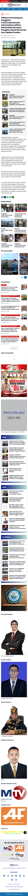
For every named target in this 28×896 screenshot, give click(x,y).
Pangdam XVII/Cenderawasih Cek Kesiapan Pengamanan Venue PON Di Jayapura (7, 245)
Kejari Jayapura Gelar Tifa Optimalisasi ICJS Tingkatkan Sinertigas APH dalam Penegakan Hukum (17, 103)
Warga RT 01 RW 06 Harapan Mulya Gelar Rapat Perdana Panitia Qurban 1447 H (17, 456)
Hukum (13, 9)
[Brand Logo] (8, 848)
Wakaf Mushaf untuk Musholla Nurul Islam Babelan (15, 470)
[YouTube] (16, 875)
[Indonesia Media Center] (14, 5)
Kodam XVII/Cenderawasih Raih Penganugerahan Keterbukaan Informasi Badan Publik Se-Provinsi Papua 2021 (17, 130)
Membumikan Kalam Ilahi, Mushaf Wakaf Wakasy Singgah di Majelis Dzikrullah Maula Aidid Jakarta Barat (17, 449)
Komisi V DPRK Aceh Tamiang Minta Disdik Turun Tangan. (9, 326)
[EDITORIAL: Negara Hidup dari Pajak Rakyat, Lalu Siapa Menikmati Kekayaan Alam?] (5, 507)
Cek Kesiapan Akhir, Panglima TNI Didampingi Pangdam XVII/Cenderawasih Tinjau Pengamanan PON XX (20, 215)
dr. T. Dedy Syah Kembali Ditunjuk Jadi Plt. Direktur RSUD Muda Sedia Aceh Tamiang (10, 319)
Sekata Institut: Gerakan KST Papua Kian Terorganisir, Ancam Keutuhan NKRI (16, 492)
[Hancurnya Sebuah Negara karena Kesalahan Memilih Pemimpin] (5, 521)
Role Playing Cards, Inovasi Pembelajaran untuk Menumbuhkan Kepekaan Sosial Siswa (17, 542)
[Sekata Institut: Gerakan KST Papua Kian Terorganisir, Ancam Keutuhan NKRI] (5, 493)
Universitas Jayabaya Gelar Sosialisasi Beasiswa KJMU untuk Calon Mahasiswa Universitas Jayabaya (17, 563)
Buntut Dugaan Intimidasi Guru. (10, 336)
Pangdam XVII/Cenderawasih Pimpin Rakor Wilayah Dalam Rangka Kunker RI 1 (17, 117)
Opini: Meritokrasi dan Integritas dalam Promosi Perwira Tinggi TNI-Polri (16, 513)
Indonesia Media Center (16, 894)
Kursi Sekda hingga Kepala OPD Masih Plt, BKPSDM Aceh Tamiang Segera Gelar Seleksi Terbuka (10, 308)
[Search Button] (26, 5)
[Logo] (14, 865)
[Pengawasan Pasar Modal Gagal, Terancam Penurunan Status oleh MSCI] (5, 528)
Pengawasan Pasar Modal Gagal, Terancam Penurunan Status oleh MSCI (17, 527)
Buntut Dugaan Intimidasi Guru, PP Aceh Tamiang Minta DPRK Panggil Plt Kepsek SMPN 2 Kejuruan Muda (10, 340)
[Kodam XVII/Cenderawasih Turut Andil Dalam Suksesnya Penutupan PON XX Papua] (5, 124)
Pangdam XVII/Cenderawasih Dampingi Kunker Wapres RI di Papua (20, 245)
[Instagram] (12, 875)
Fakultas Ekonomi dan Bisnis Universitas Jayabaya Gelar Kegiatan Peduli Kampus (17, 577)
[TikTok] (23, 875)
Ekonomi (20, 9)
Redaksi (10, 884)
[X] (5, 197)
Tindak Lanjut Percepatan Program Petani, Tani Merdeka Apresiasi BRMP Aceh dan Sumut (10, 300)
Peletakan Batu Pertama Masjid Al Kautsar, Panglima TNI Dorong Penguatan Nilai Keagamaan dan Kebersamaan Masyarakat (17, 442)
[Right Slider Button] (26, 9)
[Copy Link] (13, 197)
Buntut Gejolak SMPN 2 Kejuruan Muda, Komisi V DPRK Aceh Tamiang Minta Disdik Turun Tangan (10, 330)
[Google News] (20, 875)
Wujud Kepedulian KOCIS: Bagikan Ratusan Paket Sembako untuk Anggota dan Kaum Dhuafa (16, 477)
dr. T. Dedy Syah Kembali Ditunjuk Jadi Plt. (10, 315)
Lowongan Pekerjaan (14, 889)
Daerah (4, 285)
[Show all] (25, 437)
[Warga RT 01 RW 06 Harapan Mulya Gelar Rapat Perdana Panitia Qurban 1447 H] (5, 457)
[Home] (2, 14)
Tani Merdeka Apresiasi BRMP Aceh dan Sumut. (9, 296)
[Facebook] (2, 197)
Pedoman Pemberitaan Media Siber (14, 886)
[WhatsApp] (10, 197)
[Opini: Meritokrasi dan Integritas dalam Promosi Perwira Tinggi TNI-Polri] (5, 514)
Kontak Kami (16, 884)
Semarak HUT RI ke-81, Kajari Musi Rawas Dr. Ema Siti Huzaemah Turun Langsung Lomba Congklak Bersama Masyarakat (9, 289)
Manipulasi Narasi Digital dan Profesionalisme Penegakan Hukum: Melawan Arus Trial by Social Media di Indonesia (16, 499)
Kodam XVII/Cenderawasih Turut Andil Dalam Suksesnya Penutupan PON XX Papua (17, 124)
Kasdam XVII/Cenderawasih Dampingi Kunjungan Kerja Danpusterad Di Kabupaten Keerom (17, 110)
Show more (14, 348)
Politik (8, 9)
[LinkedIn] (12, 879)
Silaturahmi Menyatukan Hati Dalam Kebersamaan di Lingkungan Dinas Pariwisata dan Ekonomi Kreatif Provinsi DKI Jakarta (17, 463)
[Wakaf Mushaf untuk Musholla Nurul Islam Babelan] (5, 471)
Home (2, 9)
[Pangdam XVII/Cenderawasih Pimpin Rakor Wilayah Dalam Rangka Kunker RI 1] (5, 117)
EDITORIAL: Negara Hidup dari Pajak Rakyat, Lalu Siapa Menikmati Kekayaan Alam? (17, 506)
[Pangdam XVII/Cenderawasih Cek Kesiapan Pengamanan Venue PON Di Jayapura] (7, 238)
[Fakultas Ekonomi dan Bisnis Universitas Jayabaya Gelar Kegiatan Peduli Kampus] (5, 578)
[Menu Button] (2, 5)
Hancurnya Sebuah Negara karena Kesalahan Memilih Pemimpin (17, 520)
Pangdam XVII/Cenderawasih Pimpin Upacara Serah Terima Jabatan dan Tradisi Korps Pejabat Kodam (17, 96)
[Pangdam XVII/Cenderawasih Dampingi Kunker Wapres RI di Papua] (21, 238)
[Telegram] (8, 197)
